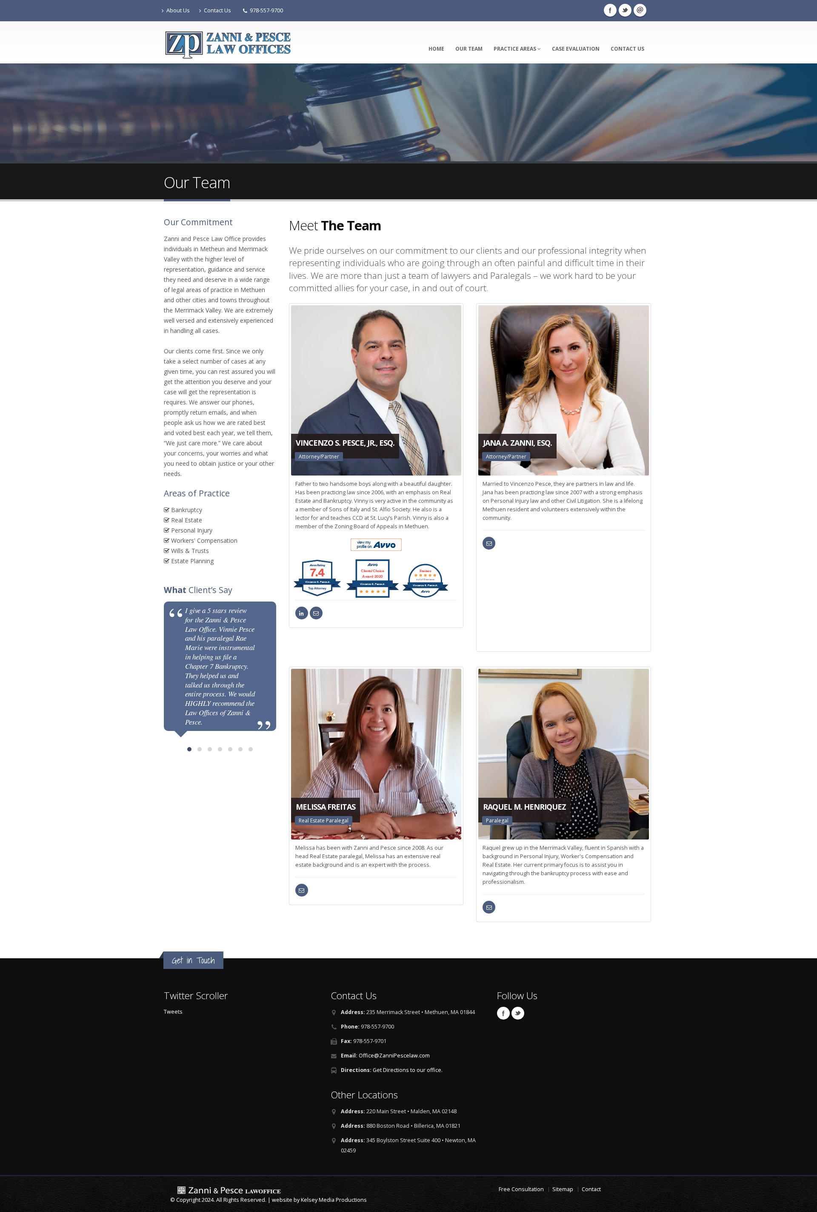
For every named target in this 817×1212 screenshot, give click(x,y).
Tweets (173, 1011)
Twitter (625, 10)
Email (640, 10)
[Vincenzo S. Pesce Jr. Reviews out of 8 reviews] (425, 595)
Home (436, 48)
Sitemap (562, 1189)
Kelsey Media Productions (334, 1199)
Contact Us (217, 10)
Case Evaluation (576, 48)
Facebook (610, 10)
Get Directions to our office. (408, 1070)
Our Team (469, 48)
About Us (178, 10)
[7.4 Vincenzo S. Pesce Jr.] (317, 595)
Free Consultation (521, 1189)
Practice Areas (515, 48)
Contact (591, 1189)
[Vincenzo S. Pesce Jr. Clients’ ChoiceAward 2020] (372, 595)
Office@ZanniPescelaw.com (394, 1055)
